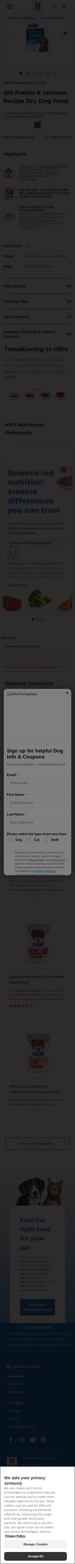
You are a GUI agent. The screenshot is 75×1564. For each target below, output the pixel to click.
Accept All (35, 1556)
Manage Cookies (35, 1544)
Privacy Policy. (15, 1536)
